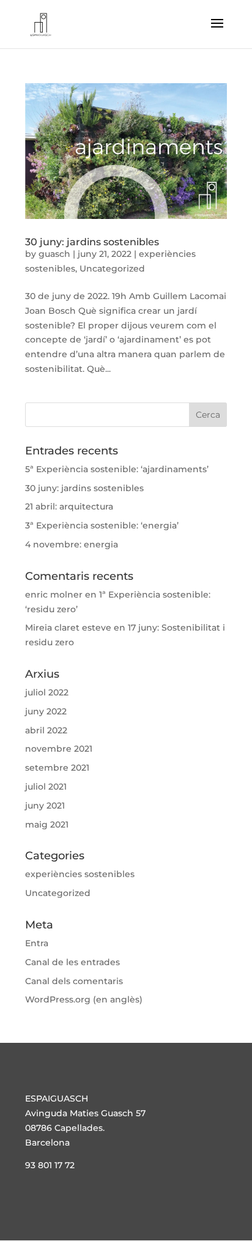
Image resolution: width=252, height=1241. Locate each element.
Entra (36, 943)
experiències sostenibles (80, 874)
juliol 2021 (46, 786)
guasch (54, 253)
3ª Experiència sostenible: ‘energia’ (102, 525)
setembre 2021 (57, 767)
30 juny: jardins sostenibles (92, 242)
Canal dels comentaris (74, 981)
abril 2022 (46, 730)
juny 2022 (46, 711)
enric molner (54, 594)
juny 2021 (45, 805)
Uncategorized (112, 268)
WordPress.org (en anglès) (84, 999)
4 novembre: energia (71, 544)
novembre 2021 (58, 748)
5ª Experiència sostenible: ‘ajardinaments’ (117, 469)
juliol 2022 (47, 692)
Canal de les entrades (72, 962)
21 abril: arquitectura (69, 506)
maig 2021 (47, 824)
